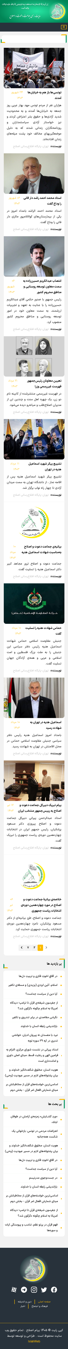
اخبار (22, 1306)
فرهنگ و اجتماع (40, 1306)
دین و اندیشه (25, 1302)
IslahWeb (34, 1341)
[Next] (22, 948)
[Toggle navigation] (64, 27)
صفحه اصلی (44, 1302)
